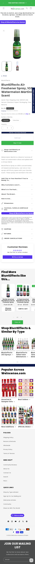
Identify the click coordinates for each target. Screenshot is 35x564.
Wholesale (6, 445)
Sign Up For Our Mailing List (12, 496)
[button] (4, 8)
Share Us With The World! (11, 508)
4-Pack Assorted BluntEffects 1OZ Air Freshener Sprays (22, 301)
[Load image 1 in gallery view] (7, 66)
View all (17, 322)
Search (5, 477)
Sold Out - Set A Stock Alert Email (17, 132)
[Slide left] (14, 317)
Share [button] (5, 76)
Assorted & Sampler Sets (7, 401)
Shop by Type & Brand (10, 492)
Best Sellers (23, 400)
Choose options (8, 309)
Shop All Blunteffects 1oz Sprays (13, 22)
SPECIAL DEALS (24, 427)
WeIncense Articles (9, 500)
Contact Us (7, 473)
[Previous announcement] (3, 3)
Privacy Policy (7, 449)
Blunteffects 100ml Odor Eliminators (21, 355)
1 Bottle (6, 120)
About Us (6, 469)
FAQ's (5, 481)
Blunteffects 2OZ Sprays (6, 354)
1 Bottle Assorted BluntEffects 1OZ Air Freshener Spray (8, 301)
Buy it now (17, 143)
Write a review (17, 257)
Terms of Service (9, 453)
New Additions (7, 427)
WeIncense (14, 535)
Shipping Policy (8, 437)
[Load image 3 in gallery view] (17, 66)
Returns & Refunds (9, 441)
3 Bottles (17, 120)
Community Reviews (10, 465)
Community (7, 504)
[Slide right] (21, 317)
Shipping (3, 110)
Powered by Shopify (23, 535)
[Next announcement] (32, 3)
